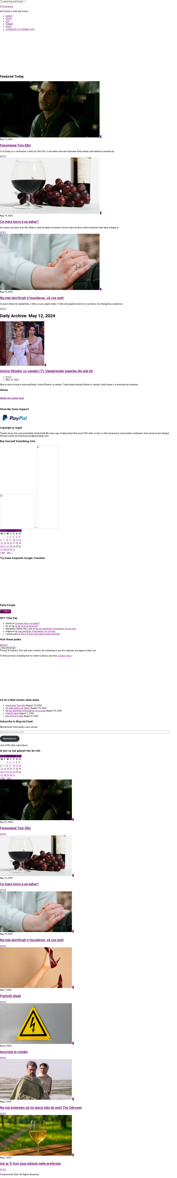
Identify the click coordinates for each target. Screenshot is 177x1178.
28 (4, 549)
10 (14, 540)
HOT (8, 21)
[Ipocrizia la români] (36, 1043)
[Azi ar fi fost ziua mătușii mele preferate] (36, 1155)
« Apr (2, 552)
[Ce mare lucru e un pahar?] (50, 213)
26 (20, 546)
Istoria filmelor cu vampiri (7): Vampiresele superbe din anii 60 (46, 371)
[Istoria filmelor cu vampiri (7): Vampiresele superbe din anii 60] (22, 365)
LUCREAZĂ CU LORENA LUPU (20, 29)
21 (4, 546)
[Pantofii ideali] (36, 987)
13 (1, 543)
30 (11, 549)
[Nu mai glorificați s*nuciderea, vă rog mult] (50, 289)
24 (14, 546)
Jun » (9, 552)
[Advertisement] (88, 52)
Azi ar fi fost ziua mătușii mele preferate (40, 634)
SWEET (9, 16)
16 (11, 543)
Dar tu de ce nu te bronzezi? (25, 626)
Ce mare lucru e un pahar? (19, 222)
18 (17, 543)
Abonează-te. (9, 738)
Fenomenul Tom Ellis (15, 145)
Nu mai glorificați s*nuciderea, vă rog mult (32, 298)
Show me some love (12, 398)
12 (20, 540)
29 (7, 549)
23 (11, 546)
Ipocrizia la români (14, 716)
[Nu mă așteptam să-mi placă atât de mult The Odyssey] (36, 1099)
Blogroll (3, 645)
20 (1, 546)
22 (7, 546)
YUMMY (9, 24)
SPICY (9, 18)
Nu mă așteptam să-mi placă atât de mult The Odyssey (41, 1108)
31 (14, 549)
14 (4, 543)
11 (17, 540)
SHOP (8, 26)
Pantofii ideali (12, 713)
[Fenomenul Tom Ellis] (50, 136)
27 (1, 549)
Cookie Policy (65, 655)
